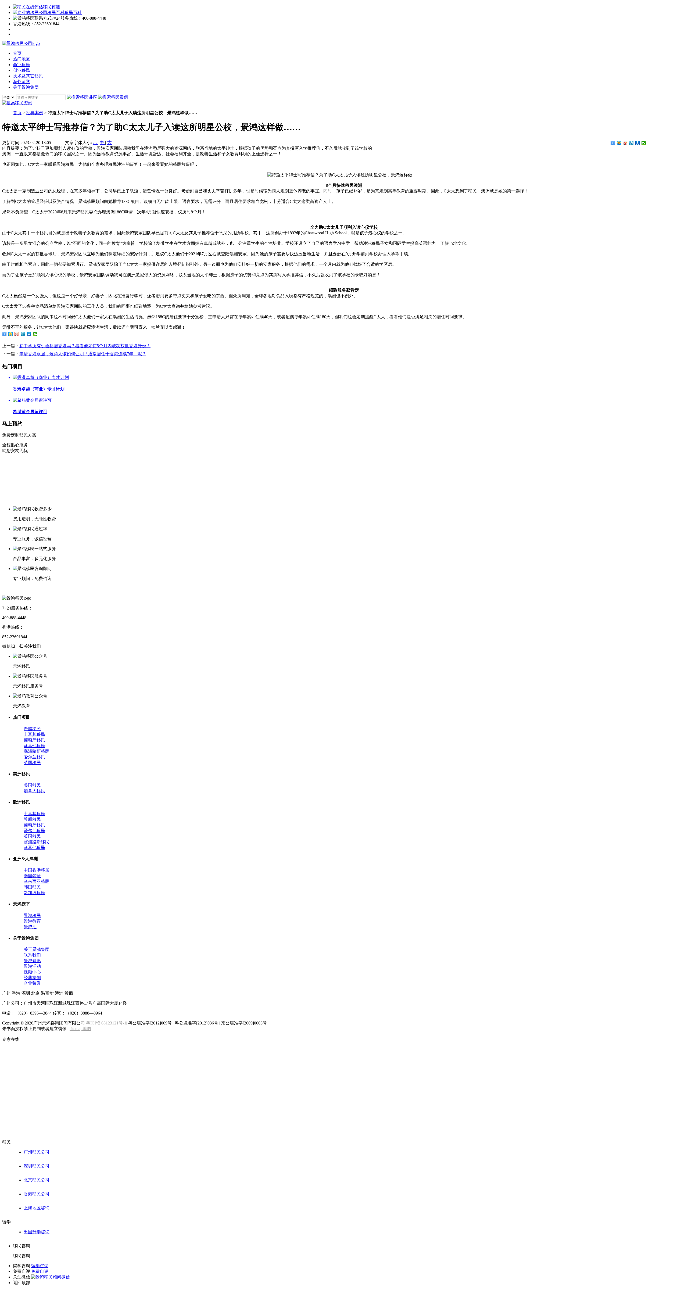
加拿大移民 (34, 791)
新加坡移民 (34, 892)
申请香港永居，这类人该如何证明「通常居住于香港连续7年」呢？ (82, 354)
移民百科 (73, 12)
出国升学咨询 (36, 1232)
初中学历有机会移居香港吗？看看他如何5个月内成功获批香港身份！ (84, 345)
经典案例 (34, 112)
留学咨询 (39, 1265)
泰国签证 (32, 875)
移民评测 (51, 7)
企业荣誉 (32, 983)
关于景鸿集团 (36, 949)
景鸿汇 (30, 926)
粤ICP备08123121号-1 (106, 1023)
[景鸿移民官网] (21, 43)
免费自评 (39, 1271)
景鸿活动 (32, 966)
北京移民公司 (36, 1180)
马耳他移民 (34, 745)
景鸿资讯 (32, 960)
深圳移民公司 (36, 1166)
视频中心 (32, 972)
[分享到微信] (644, 143)
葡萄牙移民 (34, 740)
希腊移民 (32, 728)
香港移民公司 (36, 1194)
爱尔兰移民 (34, 757)
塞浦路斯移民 (36, 751)
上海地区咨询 (36, 1208)
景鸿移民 (32, 915)
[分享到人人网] (637, 143)
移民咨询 (21, 1255)
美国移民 (32, 785)
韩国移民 (32, 887)
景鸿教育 (32, 921)
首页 (17, 112)
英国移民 (32, 762)
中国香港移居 (36, 870)
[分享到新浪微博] (625, 143)
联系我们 (32, 955)
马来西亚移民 (36, 881)
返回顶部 (21, 1282)
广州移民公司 (36, 1152)
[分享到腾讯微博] (631, 143)
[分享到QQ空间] (619, 143)
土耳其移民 (34, 734)
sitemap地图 (80, 1028)
